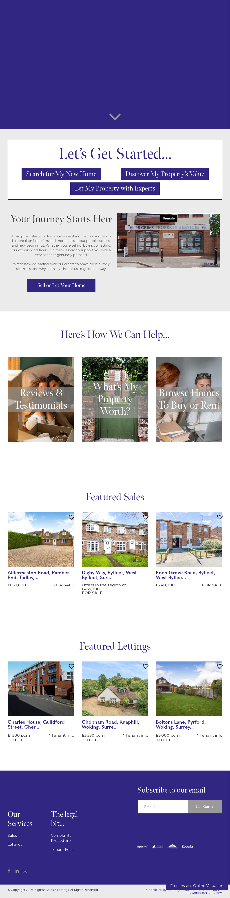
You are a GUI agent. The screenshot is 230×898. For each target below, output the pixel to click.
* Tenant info (61, 735)
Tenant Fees (62, 850)
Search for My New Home (61, 174)
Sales (12, 835)
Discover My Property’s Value (164, 174)
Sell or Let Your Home (61, 285)
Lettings (15, 844)
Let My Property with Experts (115, 188)
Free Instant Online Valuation (196, 886)
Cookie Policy (156, 889)
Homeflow (214, 892)
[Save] (72, 517)
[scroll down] (115, 118)
